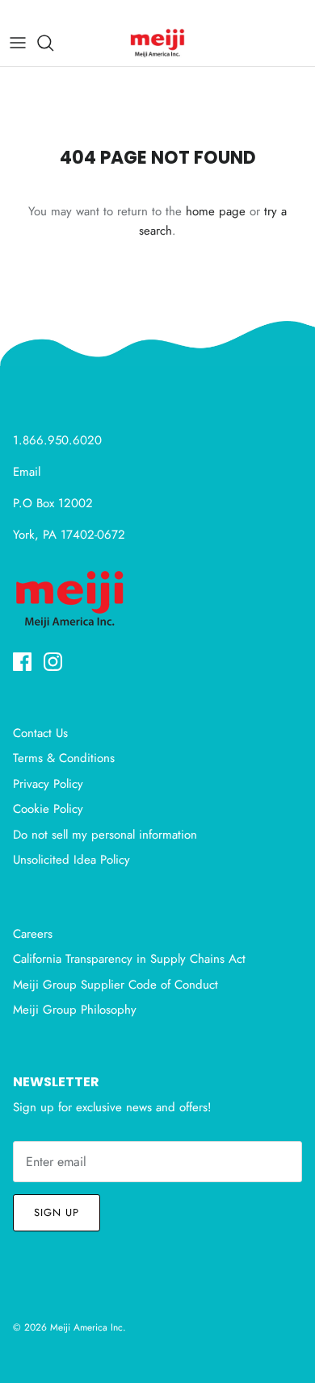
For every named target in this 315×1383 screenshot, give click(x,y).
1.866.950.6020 (57, 440)
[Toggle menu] (18, 42)
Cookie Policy (48, 809)
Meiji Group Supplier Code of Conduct (115, 985)
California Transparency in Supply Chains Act (129, 959)
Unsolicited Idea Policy (71, 860)
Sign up (56, 1212)
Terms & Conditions (64, 758)
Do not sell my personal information (105, 835)
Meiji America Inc (86, 1327)
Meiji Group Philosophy (74, 1010)
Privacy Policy (48, 784)
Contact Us (40, 733)
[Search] (53, 42)
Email (26, 472)
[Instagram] (53, 661)
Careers (32, 934)
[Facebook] (22, 661)
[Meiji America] (157, 42)
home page (216, 211)
